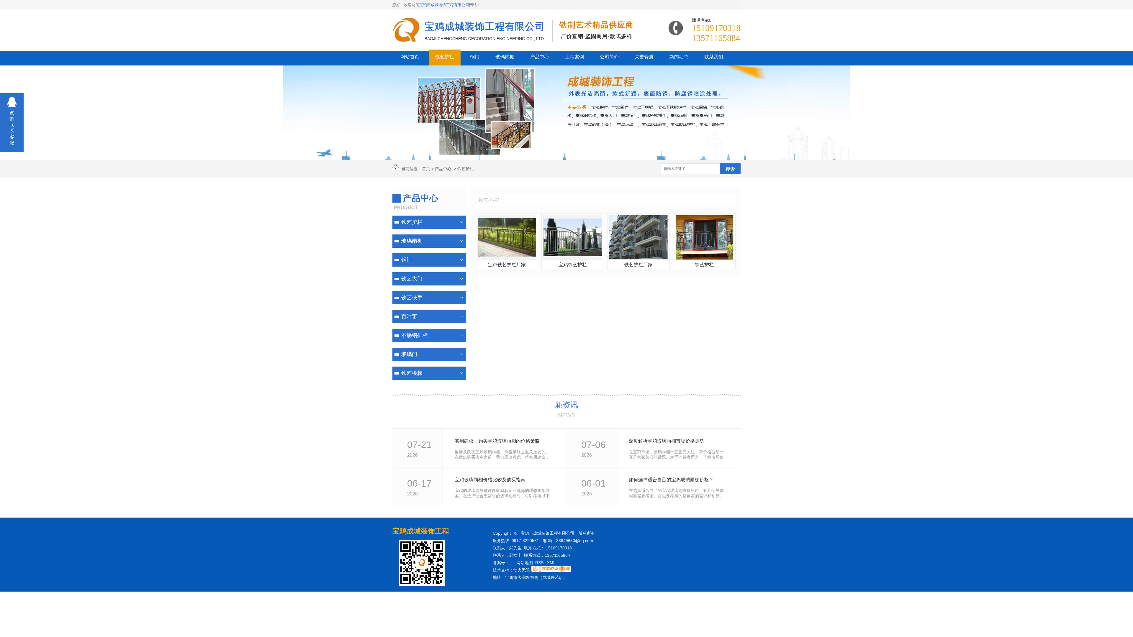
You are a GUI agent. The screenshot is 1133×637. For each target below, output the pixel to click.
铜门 (474, 56)
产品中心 (539, 56)
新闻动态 (678, 56)
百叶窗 (409, 316)
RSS (540, 562)
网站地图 (524, 562)
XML (551, 562)
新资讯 (566, 404)
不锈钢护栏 (414, 335)
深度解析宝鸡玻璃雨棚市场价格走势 (666, 441)
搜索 (730, 169)
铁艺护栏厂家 (638, 264)
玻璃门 (409, 354)
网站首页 (409, 56)
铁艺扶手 (412, 298)
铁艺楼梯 (412, 373)
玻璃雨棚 (504, 56)
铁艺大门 (412, 279)
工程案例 (574, 56)
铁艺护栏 (444, 56)
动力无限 (521, 570)
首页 (426, 168)
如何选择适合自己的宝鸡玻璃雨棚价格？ (671, 479)
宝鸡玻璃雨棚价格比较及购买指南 (490, 479)
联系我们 (713, 56)
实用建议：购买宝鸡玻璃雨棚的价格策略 (497, 441)
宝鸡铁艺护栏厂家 (507, 264)
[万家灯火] (551, 570)
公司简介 (609, 56)
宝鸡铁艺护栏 (573, 264)
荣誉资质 (644, 56)
